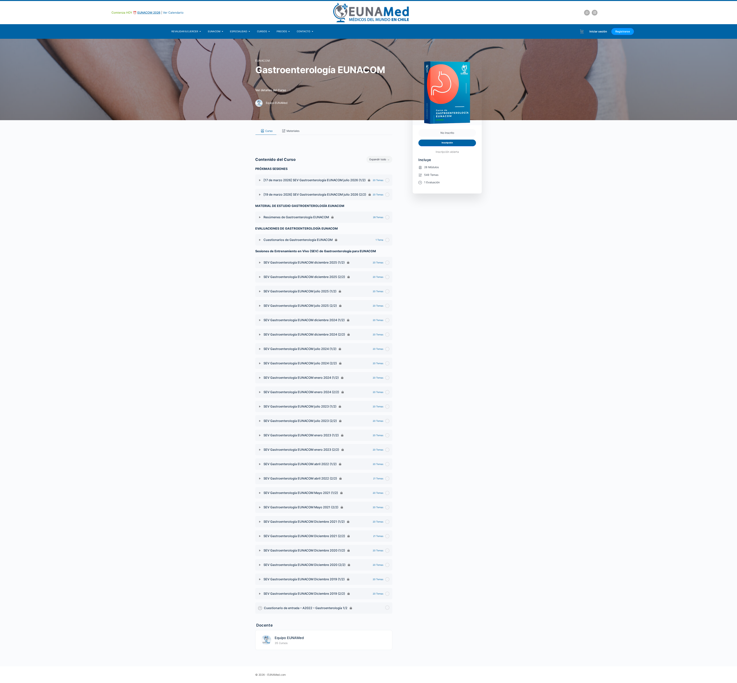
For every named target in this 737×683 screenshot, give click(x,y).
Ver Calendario (173, 12)
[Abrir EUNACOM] (222, 31)
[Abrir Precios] (289, 31)
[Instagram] (594, 13)
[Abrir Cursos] (269, 31)
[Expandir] (260, 180)
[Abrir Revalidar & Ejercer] (200, 31)
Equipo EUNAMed (289, 638)
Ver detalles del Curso (271, 90)
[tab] (266, 131)
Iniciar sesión (598, 31)
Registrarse (622, 31)
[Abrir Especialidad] (249, 31)
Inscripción (447, 142)
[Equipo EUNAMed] (266, 640)
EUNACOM (262, 60)
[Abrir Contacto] (312, 31)
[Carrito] (581, 31)
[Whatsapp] (587, 13)
